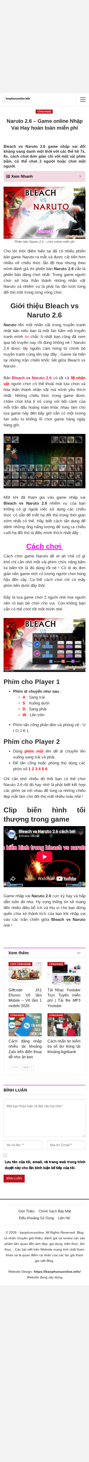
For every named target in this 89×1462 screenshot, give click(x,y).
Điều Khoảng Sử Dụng (36, 1218)
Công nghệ (44, 111)
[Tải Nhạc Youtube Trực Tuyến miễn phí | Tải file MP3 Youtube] (64, 973)
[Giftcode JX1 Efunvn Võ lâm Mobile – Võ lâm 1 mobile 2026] (25, 973)
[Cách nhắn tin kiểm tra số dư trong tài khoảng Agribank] (64, 1024)
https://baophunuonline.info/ (57, 1271)
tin (26, 336)
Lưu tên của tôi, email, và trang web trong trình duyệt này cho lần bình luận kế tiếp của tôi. (45, 1165)
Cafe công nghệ (20, 964)
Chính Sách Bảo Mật (55, 1211)
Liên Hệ (64, 1218)
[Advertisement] (44, 46)
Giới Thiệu (26, 1211)
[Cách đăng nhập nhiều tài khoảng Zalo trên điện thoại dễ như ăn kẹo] (25, 1024)
